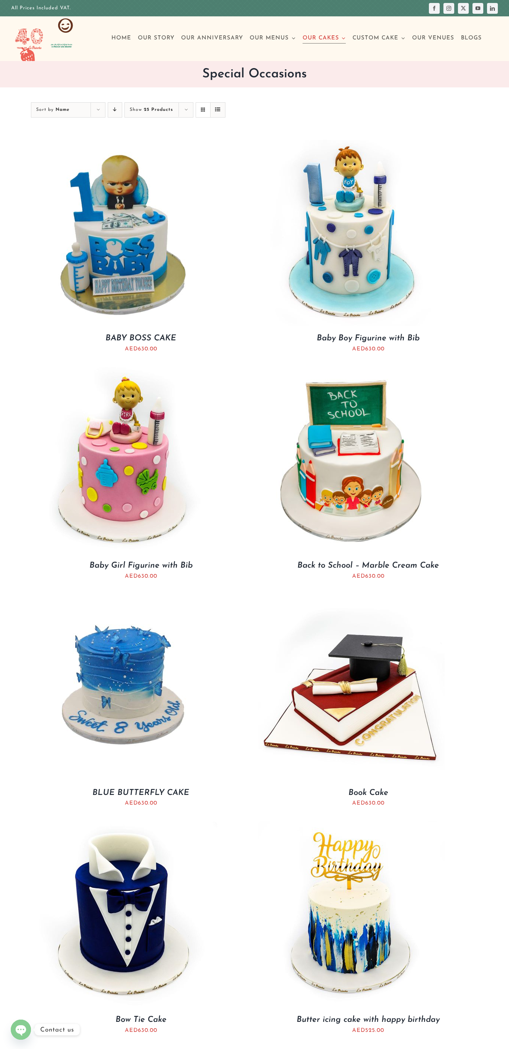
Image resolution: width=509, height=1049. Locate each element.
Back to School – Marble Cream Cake (368, 565)
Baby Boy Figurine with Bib (368, 338)
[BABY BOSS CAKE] (124, 145)
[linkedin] (492, 8)
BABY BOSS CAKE (140, 338)
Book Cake (368, 793)
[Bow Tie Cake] (124, 826)
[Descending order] (115, 110)
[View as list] (218, 110)
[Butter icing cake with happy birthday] (351, 826)
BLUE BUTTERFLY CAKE (140, 793)
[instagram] (448, 8)
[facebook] (434, 8)
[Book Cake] (351, 599)
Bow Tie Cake (141, 1020)
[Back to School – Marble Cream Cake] (351, 372)
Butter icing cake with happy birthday (368, 1020)
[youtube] (477, 8)
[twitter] (463, 8)
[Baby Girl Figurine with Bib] (124, 372)
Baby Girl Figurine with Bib (141, 565)
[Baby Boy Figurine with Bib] (351, 145)
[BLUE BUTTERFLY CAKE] (124, 599)
